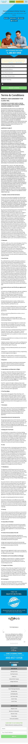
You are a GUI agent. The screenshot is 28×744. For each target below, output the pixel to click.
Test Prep (14, 20)
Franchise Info (19, 1)
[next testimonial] (25, 632)
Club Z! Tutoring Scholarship (14, 691)
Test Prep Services (14, 676)
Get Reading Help (14, 696)
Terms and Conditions (19, 62)
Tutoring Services (14, 674)
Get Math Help (14, 694)
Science (21, 18)
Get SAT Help (14, 704)
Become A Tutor (14, 716)
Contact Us (14, 679)
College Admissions (14, 684)
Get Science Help (14, 699)
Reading (13, 18)
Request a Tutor (14, 711)
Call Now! (12, 1)
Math (7, 18)
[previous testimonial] (3, 632)
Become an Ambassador (14, 713)
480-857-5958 (14, 53)
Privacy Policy (11, 62)
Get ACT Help (14, 701)
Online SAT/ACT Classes (14, 681)
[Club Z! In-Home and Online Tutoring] (4, 1)
